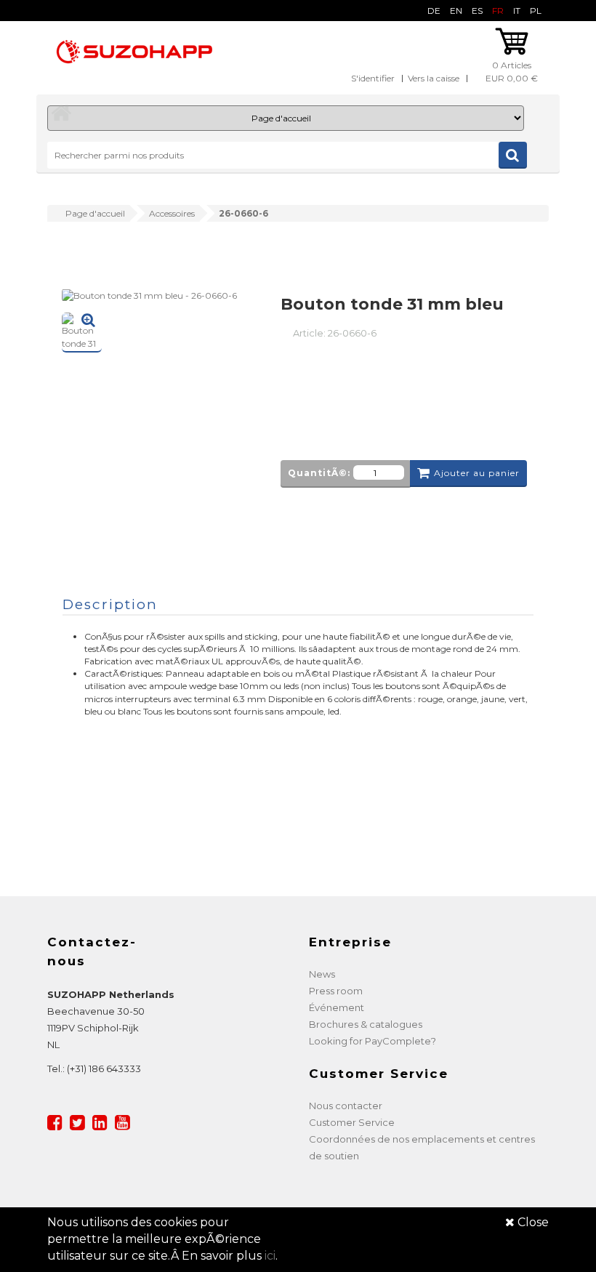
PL (535, 10)
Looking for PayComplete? (372, 1041)
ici (270, 1256)
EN (456, 10)
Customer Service (352, 1122)
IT (516, 10)
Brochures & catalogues (365, 1024)
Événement (336, 1007)
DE (433, 10)
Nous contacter (345, 1105)
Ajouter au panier (477, 472)
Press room (336, 991)
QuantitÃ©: (319, 472)
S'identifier (373, 78)
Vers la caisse (433, 78)
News (322, 974)
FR (498, 10)
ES (477, 10)
